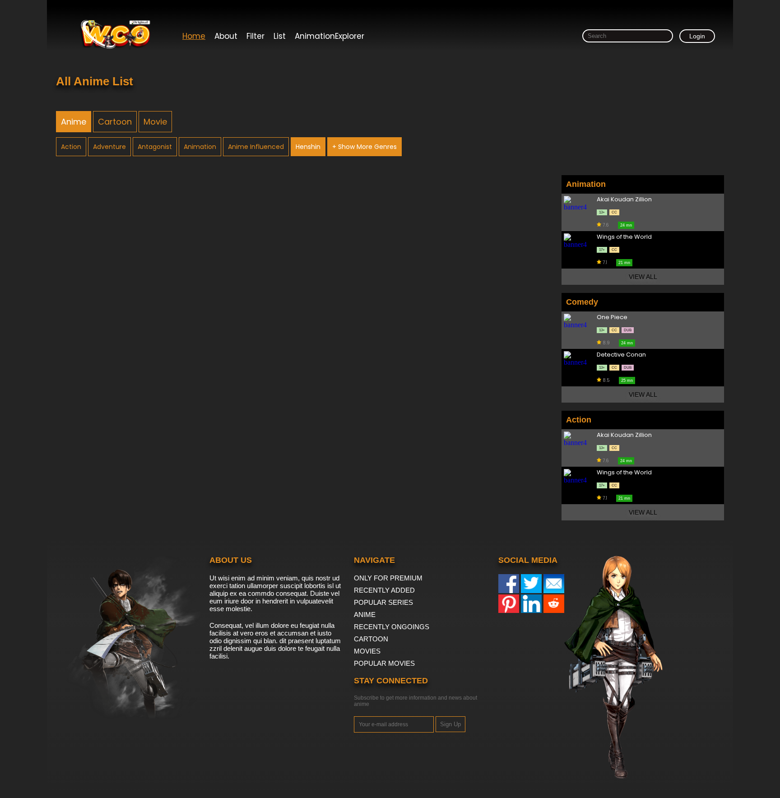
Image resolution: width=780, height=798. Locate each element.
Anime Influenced (256, 146)
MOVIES (367, 651)
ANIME (365, 614)
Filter (255, 36)
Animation (200, 146)
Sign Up (450, 724)
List (280, 36)
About (225, 36)
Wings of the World (624, 237)
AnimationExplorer (329, 36)
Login (697, 36)
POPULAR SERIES (383, 602)
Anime (73, 121)
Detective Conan (621, 355)
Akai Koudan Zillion (624, 200)
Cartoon (115, 121)
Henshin (308, 146)
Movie (155, 121)
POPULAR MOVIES (384, 663)
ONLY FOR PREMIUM (388, 578)
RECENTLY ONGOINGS (391, 627)
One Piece (612, 317)
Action (71, 146)
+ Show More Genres (364, 146)
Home (193, 36)
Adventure (109, 146)
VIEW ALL (643, 276)
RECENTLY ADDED (384, 590)
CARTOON (371, 639)
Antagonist (155, 146)
